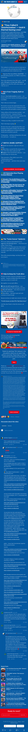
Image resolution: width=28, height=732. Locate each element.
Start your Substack (10, 726)
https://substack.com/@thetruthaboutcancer (14, 489)
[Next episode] (4, 18)
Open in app (7, 21)
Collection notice (14, 722)
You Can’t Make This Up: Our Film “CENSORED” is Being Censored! (14, 679)
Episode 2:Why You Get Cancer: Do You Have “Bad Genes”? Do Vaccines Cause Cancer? (13, 186)
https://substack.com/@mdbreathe (12, 554)
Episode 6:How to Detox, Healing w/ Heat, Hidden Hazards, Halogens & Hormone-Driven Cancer (13, 208)
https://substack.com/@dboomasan (12, 607)
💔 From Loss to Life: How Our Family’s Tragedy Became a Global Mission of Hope (16, 703)
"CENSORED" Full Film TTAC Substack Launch (15, 674)
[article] (14, 670)
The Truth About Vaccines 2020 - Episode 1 (16, 668)
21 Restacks (17, 416)
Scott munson (7, 455)
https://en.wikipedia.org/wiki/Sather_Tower (13, 592)
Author (7, 448)
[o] (3, 670)
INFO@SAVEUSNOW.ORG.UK (12, 531)
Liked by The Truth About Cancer (11, 439)
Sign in (25, 1)
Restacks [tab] (10, 425)
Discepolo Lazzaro (18, 366)
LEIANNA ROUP (7, 612)
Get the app (20, 726)
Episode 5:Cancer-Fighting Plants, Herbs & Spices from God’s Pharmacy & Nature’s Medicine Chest (13, 202)
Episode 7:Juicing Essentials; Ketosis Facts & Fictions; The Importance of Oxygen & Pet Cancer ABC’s (13, 214)
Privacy (19, 721)
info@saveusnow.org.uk (16, 518)
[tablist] (6, 426)
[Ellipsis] (26, 438)
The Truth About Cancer (6, 40)
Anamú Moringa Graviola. (10, 625)
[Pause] (1, 18)
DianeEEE (9, 366)
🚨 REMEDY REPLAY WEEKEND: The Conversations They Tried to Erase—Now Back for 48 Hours (16, 684)
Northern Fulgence (8, 437)
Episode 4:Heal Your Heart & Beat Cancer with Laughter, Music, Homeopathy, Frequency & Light (12, 197)
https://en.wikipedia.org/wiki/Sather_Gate (13, 590)
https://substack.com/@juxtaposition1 (12, 586)
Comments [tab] (4, 425)
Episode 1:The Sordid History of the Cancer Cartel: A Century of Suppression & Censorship (13, 180)
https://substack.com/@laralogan (11, 508)
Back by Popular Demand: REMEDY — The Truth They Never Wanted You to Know (16, 699)
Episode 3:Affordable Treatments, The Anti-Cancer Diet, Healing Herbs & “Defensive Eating (14, 191)
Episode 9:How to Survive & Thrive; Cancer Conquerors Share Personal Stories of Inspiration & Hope (13, 225)
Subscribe (20, 1)
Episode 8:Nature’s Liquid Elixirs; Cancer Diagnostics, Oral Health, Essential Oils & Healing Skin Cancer (12, 219)
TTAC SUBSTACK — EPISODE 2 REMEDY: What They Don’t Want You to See (15, 694)
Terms (23, 721)
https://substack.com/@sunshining (12, 539)
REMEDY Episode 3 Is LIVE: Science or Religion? (15, 689)
